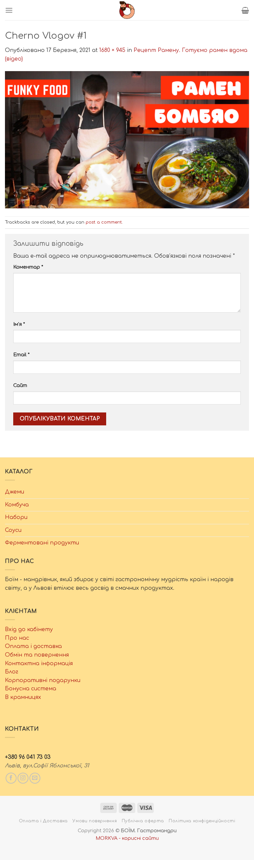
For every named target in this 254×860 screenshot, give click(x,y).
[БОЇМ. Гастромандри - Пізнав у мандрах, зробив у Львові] (127, 10)
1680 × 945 (112, 50)
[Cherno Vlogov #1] (127, 140)
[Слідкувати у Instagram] (23, 778)
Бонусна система (30, 689)
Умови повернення (94, 821)
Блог (11, 672)
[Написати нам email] (34, 778)
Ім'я (19, 324)
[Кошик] (245, 10)
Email (21, 354)
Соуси (13, 530)
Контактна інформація (39, 663)
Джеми (14, 492)
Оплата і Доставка (43, 821)
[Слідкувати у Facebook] (11, 778)
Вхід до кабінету (29, 629)
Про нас (17, 638)
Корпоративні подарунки (42, 680)
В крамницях (23, 697)
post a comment (104, 222)
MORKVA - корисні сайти (127, 838)
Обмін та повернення (37, 655)
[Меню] (9, 10)
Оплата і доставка (33, 646)
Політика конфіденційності (202, 821)
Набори (16, 517)
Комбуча (17, 505)
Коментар (28, 267)
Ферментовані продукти (42, 543)
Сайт (20, 385)
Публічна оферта (143, 821)
